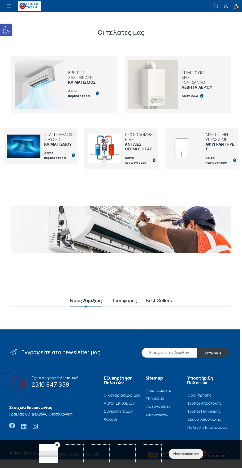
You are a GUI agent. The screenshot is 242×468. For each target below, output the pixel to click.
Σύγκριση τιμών (118, 411)
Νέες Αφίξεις (86, 300)
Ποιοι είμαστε (158, 390)
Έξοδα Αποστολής (204, 419)
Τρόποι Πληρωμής (204, 411)
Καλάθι (110, 419)
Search (216, 6)
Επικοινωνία (157, 414)
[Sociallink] (12, 426)
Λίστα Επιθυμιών (119, 403)
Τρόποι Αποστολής (204, 403)
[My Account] (226, 6)
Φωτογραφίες (158, 406)
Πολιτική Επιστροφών (207, 427)
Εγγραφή (212, 352)
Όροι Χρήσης (199, 395)
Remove (57, 445)
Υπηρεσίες (155, 398)
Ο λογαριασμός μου (122, 395)
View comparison (186, 454)
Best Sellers (159, 300)
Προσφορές (123, 300)
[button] (6, 30)
